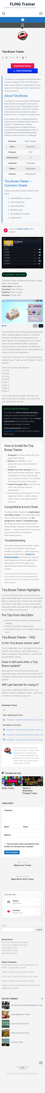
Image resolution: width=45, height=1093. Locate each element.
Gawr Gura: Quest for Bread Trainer (15, 942)
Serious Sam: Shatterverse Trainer (14, 945)
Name (7, 827)
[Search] (3, 13)
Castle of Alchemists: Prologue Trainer (30, 790)
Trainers (12, 57)
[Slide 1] (3, 325)
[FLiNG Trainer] (22, 19)
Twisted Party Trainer (10, 950)
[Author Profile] (23, 36)
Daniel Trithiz (23, 229)
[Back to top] (22, 1068)
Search (4, 926)
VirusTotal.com (10, 431)
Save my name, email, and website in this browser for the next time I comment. (21, 845)
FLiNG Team (6, 965)
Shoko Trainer (8, 788)
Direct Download (24, 71)
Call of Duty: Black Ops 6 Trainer (22, 972)
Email (26, 827)
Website (7, 835)
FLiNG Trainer (22, 4)
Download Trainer (22, 66)
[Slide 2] (5, 325)
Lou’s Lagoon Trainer (10, 948)
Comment (8, 810)
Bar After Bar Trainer (9, 953)
